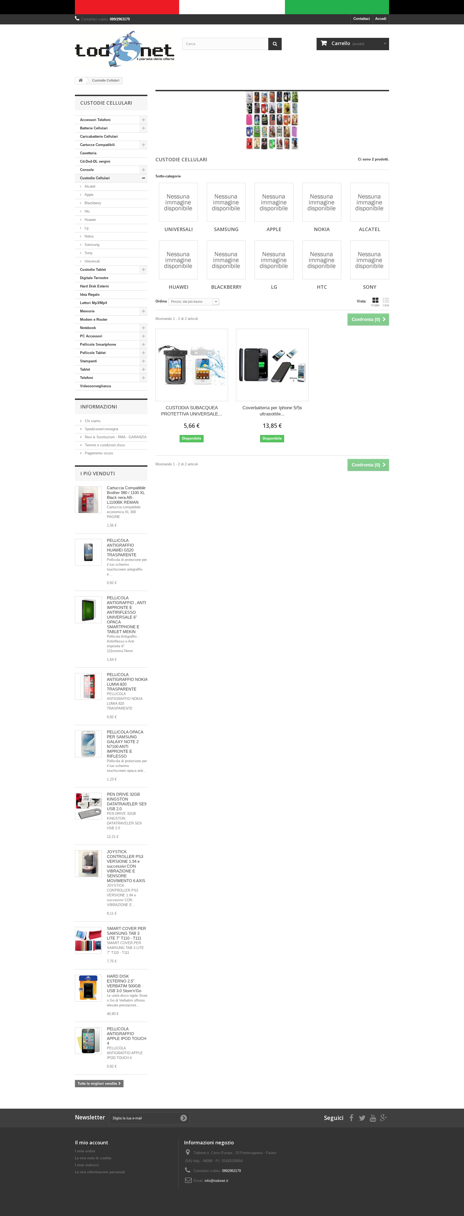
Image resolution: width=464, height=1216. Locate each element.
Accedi (380, 19)
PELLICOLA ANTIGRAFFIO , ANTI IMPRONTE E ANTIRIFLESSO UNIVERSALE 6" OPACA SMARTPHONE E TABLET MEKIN (126, 615)
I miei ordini (85, 1151)
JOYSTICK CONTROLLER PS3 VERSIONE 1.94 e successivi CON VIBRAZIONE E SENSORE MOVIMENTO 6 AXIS (126, 866)
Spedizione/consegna (101, 429)
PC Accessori (91, 336)
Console (87, 170)
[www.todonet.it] (124, 48)
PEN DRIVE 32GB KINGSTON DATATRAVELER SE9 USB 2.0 (126, 801)
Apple (88, 195)
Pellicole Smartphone (98, 344)
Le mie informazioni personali (100, 1172)
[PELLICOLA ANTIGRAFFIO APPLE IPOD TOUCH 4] (88, 1040)
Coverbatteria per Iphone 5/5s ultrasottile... (272, 411)
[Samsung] (226, 202)
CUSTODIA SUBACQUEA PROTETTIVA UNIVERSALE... (191, 411)
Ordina (161, 301)
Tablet (85, 369)
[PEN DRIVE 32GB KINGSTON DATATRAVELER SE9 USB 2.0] (88, 806)
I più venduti (97, 473)
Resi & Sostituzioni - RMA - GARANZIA (115, 437)
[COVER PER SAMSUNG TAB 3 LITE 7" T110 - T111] (88, 940)
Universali (92, 261)
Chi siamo (92, 421)
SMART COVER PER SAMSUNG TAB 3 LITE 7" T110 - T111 (126, 933)
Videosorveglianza (95, 386)
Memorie (87, 311)
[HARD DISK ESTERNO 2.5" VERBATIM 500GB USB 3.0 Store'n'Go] (88, 988)
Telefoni (86, 378)
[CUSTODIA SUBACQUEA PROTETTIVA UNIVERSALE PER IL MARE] (191, 365)
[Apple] (274, 202)
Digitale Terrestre (94, 278)
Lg (86, 228)
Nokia (88, 236)
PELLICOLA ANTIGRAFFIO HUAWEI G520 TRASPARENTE (121, 547)
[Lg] (274, 259)
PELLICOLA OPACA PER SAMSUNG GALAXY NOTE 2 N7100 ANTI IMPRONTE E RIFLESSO (125, 744)
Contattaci (361, 19)
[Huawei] (178, 259)
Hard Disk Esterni (94, 286)
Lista (386, 305)
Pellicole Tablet (93, 353)
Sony (88, 253)
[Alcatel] (369, 202)
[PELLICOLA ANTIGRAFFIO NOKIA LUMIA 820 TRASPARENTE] (88, 686)
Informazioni (98, 406)
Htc (87, 211)
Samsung (91, 245)
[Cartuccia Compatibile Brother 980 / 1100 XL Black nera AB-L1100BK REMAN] (88, 499)
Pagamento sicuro (98, 453)
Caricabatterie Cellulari (99, 136)
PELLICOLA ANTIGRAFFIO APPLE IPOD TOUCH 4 (126, 1036)
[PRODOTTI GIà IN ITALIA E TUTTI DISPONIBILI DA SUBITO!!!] (232, 7)
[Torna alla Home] (80, 80)
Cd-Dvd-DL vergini (95, 161)
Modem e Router (93, 319)
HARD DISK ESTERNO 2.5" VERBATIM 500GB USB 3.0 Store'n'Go (124, 983)
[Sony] (369, 259)
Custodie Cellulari (95, 178)
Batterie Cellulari (94, 128)
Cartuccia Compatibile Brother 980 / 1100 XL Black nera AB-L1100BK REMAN (126, 495)
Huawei (90, 220)
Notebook (88, 328)
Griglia (375, 305)
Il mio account (91, 1142)
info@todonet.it (216, 1181)
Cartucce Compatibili (97, 145)
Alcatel (89, 186)
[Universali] (178, 202)
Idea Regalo (90, 295)
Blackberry (92, 203)
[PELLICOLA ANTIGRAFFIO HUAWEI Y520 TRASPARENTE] (88, 552)
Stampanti (88, 361)
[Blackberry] (226, 259)
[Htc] (321, 259)
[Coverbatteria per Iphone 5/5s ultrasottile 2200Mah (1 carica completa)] (272, 365)
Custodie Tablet (93, 270)
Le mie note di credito (93, 1158)
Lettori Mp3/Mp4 (93, 303)
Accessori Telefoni (95, 120)
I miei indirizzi (87, 1165)
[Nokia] (321, 202)
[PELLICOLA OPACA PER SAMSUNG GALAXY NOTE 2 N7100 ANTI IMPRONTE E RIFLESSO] (88, 744)
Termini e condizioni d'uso (104, 445)
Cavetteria (88, 153)
